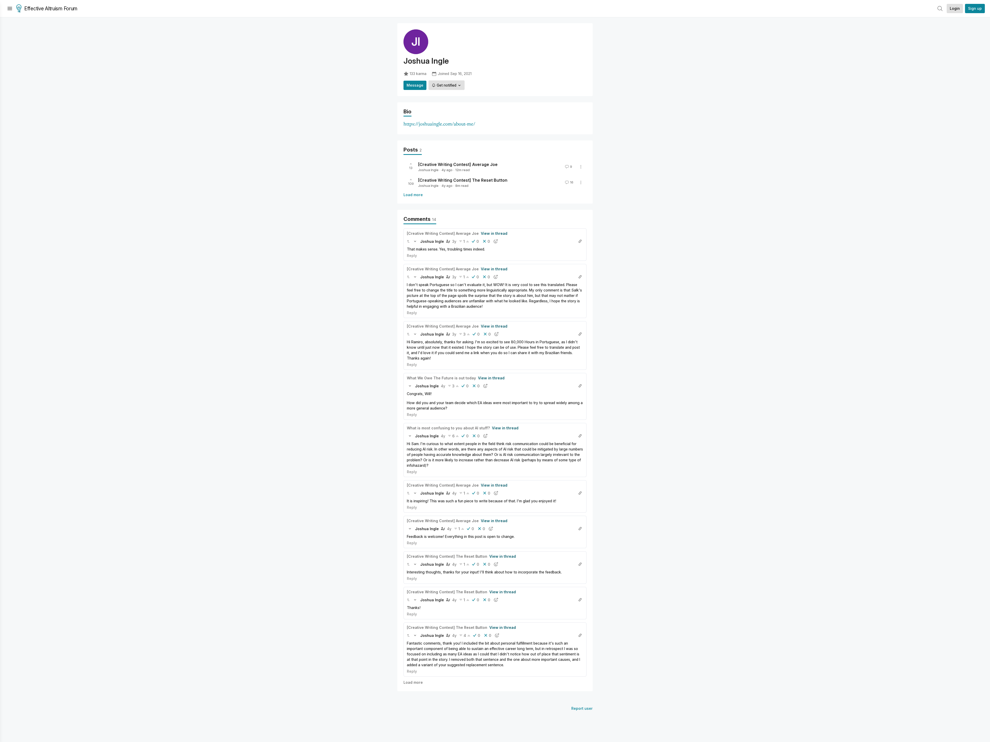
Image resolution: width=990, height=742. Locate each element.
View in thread (494, 233)
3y (454, 241)
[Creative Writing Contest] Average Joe (458, 164)
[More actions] (580, 166)
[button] (408, 241)
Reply (412, 255)
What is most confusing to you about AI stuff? (448, 428)
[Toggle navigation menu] (9, 8)
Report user (582, 708)
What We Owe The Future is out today (441, 378)
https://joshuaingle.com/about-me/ (439, 124)
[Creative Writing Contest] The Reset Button (462, 180)
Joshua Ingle (428, 170)
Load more (413, 195)
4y (443, 386)
